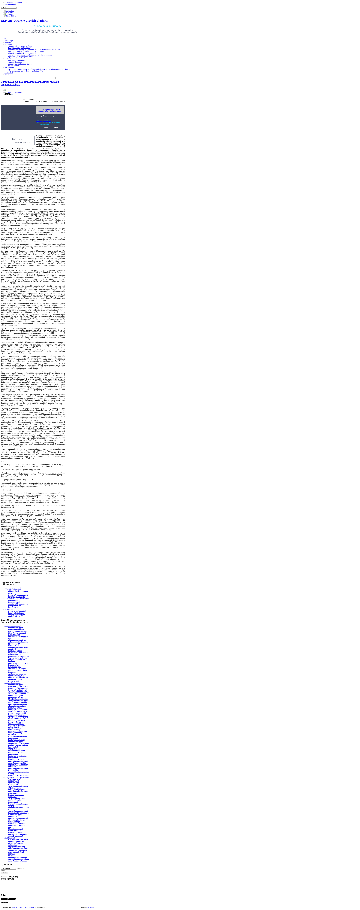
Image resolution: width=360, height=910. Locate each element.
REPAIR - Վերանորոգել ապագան (17, 2)
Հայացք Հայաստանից (13, 588)
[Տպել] (7, 90)
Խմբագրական (10, 4)
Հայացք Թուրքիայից (12, 590)
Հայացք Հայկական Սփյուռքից (16, 598)
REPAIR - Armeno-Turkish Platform (23, 907)
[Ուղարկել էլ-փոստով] (13, 92)
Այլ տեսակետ (9, 609)
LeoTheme (90, 907)
